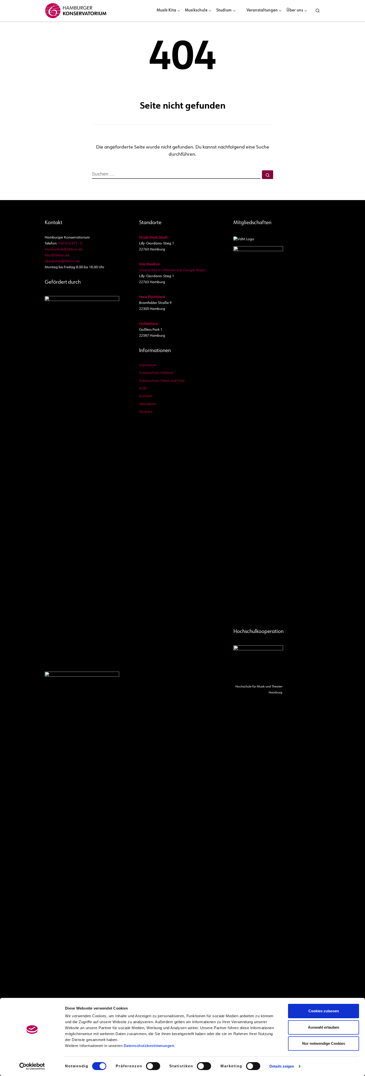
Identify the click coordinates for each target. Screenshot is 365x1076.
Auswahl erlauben (323, 1027)
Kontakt (145, 396)
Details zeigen (281, 1066)
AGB (142, 388)
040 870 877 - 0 (70, 243)
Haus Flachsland (152, 297)
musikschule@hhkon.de (63, 249)
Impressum (147, 365)
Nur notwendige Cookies (323, 1043)
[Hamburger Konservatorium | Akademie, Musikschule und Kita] (76, 9)
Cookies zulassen (323, 1011)
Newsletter (147, 404)
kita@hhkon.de (57, 255)
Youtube (145, 412)
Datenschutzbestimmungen (149, 1046)
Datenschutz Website (156, 373)
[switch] (153, 1066)
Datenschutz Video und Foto (162, 381)
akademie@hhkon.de (62, 261)
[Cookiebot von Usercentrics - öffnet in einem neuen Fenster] (32, 1066)
